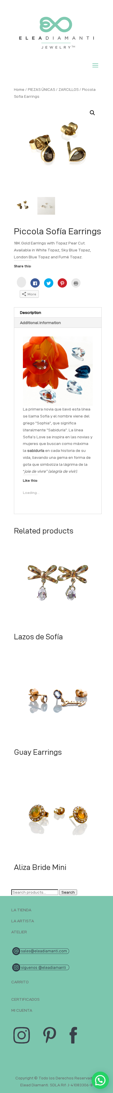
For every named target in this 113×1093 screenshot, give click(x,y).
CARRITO (20, 982)
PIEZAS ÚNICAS (41, 89)
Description (30, 312)
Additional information (40, 322)
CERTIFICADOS (25, 999)
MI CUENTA (21, 1010)
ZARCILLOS (69, 89)
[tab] (58, 313)
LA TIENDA (21, 910)
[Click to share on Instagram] (21, 282)
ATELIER (19, 932)
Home (19, 89)
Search (68, 892)
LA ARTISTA (22, 921)
